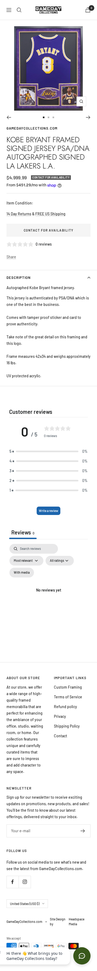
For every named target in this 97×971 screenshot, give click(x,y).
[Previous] (8, 117)
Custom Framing (68, 687)
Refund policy (65, 706)
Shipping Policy (67, 726)
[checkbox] (21, 572)
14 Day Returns (18, 214)
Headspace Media (76, 921)
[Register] (83, 831)
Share (11, 257)
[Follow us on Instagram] (25, 882)
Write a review (48, 511)
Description (18, 277)
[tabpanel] (48, 597)
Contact (60, 736)
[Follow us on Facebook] (12, 882)
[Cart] (88, 9)
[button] (48, 451)
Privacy (60, 716)
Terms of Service (68, 697)
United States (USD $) (24, 904)
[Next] (88, 117)
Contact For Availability (49, 230)
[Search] (19, 10)
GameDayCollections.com (31, 128)
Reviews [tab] (22, 532)
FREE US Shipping (50, 214)
